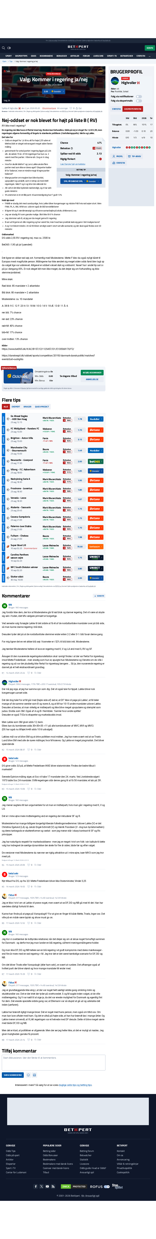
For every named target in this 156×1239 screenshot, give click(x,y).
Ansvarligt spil (87, 1172)
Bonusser (62, 55)
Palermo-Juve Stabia (21, 526)
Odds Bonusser (50, 1155)
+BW (100, 71)
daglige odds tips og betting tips (75, 1085)
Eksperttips (21, 55)
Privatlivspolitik (124, 1168)
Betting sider (49, 1151)
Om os (120, 1155)
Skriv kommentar (13, 1075)
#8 (3, 1039)
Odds (33, 55)
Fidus (11, 894)
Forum (86, 55)
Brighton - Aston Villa (22, 438)
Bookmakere (46, 55)
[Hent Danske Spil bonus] (18, 376)
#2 (3, 749)
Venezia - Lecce (18, 498)
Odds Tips (10, 1151)
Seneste (100, 595)
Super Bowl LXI (18, 545)
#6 (3, 923)
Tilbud (46, 1172)
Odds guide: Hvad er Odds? (93, 1168)
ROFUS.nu (73, 40)
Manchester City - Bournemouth (19, 449)
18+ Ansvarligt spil (90, 1195)
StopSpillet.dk (106, 40)
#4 (3, 864)
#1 (3, 672)
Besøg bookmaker (92, 372)
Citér (39, 672)
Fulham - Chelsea (19, 535)
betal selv (13, 758)
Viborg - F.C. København (23, 469)
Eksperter (11, 1164)
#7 (3, 974)
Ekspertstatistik (132, 109)
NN (10, 604)
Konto (150, 47)
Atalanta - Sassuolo (21, 507)
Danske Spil (25, 388)
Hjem (4, 61)
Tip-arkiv (136, 156)
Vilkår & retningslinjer (128, 1164)
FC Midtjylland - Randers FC (25, 428)
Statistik (140, 55)
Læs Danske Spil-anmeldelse (72, 164)
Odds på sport (13, 1155)
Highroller (14, 108)
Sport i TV (112, 55)
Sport (8, 55)
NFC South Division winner (24, 567)
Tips (10, 61)
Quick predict (42, 406)
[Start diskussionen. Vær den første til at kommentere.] (53, 1063)
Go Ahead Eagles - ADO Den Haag (19, 417)
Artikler (74, 55)
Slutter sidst (17, 576)
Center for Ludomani (16, 1172)
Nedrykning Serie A (20, 479)
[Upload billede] (34, 1075)
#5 (3, 886)
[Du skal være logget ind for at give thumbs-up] (71, 108)
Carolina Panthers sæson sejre (20, 556)
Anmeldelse (92, 379)
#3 (3, 788)
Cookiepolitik (123, 1172)
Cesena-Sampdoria (20, 517)
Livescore (98, 55)
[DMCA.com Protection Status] (74, 1186)
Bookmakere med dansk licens (58, 1164)
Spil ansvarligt (53, 40)
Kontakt (121, 1151)
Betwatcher (126, 55)
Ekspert (16, 406)
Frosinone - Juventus (21, 488)
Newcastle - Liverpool (22, 460)
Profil (119, 156)
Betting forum (87, 1151)
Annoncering (123, 1159)
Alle (6, 406)
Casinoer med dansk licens (56, 1168)
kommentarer (49, 108)
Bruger (27, 406)
